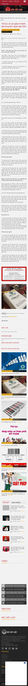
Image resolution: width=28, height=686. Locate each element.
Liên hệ (11, 1)
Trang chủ (4, 1)
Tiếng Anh (16, 1)
